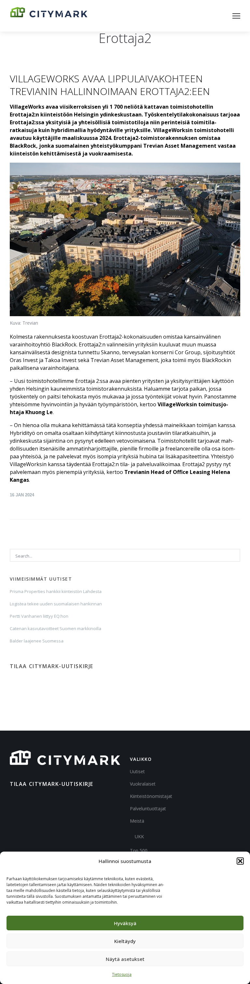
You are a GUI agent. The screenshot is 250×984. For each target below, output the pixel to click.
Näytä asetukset (125, 959)
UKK (139, 836)
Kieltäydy (125, 941)
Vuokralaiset (143, 784)
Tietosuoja (122, 974)
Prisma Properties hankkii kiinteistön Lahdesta (56, 591)
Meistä (137, 821)
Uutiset (137, 771)
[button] (240, 861)
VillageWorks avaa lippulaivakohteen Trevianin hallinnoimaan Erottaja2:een (110, 85)
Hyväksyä (125, 923)
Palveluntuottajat (148, 808)
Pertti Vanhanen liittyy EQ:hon (39, 616)
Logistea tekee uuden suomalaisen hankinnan (56, 604)
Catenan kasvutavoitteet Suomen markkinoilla (55, 628)
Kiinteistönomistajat (151, 796)
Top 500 (138, 850)
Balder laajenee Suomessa (36, 641)
